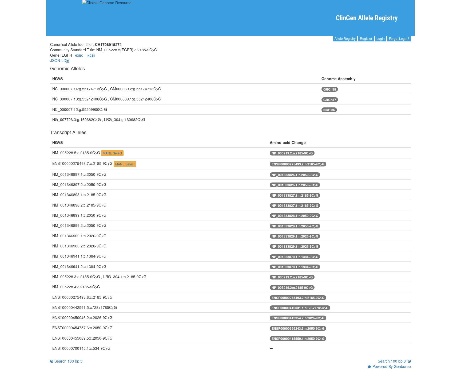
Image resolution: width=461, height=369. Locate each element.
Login (380, 38)
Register (366, 38)
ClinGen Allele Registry (367, 18)
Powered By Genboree (391, 366)
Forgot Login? (399, 38)
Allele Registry (345, 38)
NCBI (91, 55)
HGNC (79, 55)
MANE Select (112, 153)
